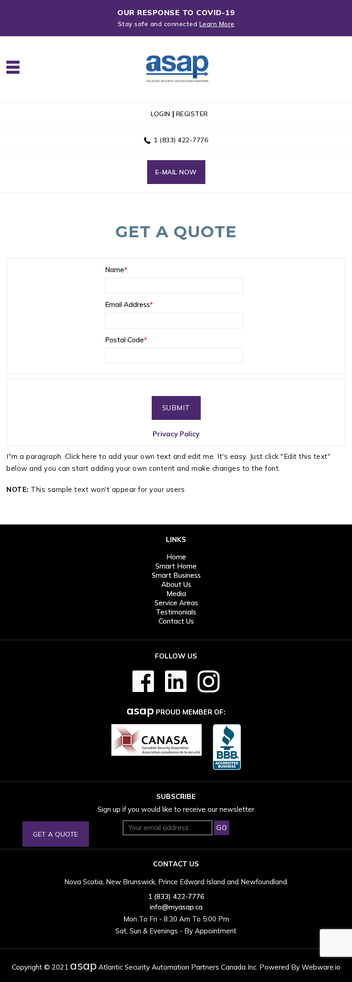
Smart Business (176, 575)
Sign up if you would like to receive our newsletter (176, 809)
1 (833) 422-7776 (181, 140)
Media (176, 593)
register (192, 114)
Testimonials (176, 612)
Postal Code (126, 339)
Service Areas (176, 602)
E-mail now (176, 172)
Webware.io (321, 967)
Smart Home (176, 566)
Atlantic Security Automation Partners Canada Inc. (164, 967)
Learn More (217, 24)
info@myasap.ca (176, 907)
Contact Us (176, 621)
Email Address (129, 304)
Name (116, 269)
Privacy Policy (176, 434)
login (160, 114)
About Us (176, 584)
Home (176, 556)
